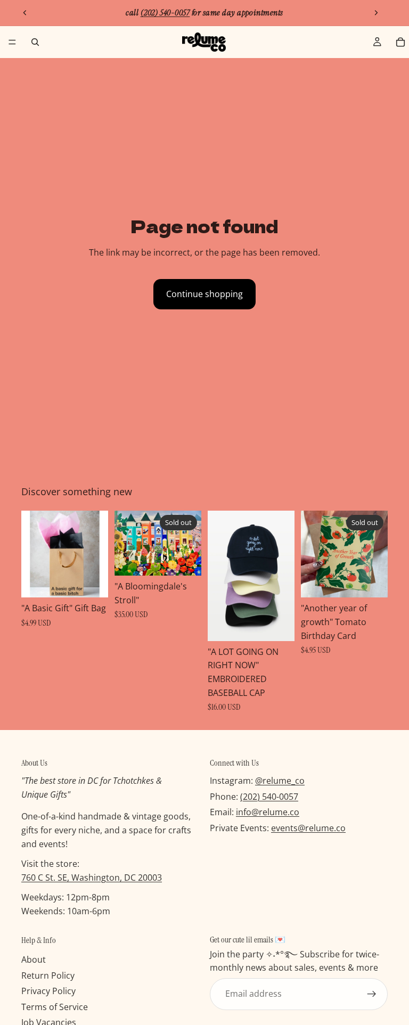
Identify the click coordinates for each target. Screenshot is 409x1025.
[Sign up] (372, 994)
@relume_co (280, 780)
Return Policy (48, 975)
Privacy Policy (48, 991)
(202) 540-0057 (269, 796)
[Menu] (12, 42)
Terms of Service (54, 1007)
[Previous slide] (25, 12)
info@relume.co (267, 812)
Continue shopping (204, 294)
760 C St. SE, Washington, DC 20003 (91, 877)
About (33, 959)
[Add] (91, 581)
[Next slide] (376, 12)
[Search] (35, 42)
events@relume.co (308, 828)
